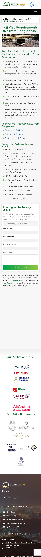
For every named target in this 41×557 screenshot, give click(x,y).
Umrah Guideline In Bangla (15, 523)
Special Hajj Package (14, 134)
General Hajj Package (14, 130)
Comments (7, 253)
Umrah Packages (11, 516)
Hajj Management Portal (13, 527)
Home (7, 19)
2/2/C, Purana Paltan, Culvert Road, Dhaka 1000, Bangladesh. (20, 544)
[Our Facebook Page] (4, 497)
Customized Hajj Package (16, 138)
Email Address (10, 245)
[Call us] (32, 4)
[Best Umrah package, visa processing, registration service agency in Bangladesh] (14, 4)
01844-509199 (19, 280)
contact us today (11, 283)
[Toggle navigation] (35, 12)
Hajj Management (21, 19)
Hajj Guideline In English (14, 519)
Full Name (8, 229)
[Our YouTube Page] (15, 497)
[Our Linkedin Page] (9, 497)
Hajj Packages (10, 512)
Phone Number (10, 237)
